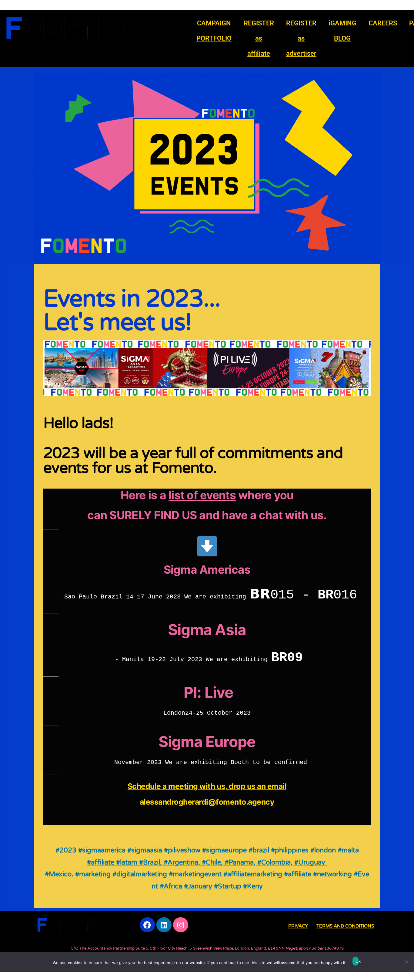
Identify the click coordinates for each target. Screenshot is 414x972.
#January (198, 886)
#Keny (253, 886)
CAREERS (383, 23)
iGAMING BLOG (342, 30)
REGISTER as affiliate (259, 38)
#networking (332, 874)
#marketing (93, 874)
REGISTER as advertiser (301, 38)
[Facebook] (147, 924)
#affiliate (297, 874)
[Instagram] (180, 924)
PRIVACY (298, 926)
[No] (406, 962)
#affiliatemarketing (252, 874)
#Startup (227, 886)
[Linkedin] (164, 924)
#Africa (171, 886)
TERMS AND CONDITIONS (345, 926)
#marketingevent (195, 874)
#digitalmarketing (139, 874)
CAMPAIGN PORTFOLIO (214, 30)
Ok (357, 961)
